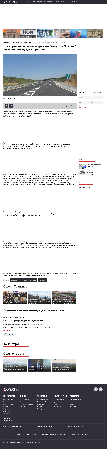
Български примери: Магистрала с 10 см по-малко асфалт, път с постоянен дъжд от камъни (63, 302)
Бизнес (39, 2)
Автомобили (40, 404)
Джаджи (39, 406)
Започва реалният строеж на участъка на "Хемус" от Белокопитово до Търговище (14, 368)
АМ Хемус (24, 280)
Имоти (56, 404)
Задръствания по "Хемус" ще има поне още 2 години (63, 368)
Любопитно (72, 2)
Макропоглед (30, 2)
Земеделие (6, 418)
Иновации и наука (42, 409)
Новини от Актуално (12, 426)
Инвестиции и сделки (26, 404)
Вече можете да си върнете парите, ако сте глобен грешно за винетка (39, 301)
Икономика (6, 402)
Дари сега (6, 330)
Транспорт (42, 280)
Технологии (48, 2)
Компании (23, 402)
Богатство (73, 406)
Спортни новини (75, 426)
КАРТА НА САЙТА (74, 434)
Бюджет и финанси (9, 404)
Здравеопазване (8, 421)
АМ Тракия (33, 280)
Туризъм (6, 416)
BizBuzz (72, 404)
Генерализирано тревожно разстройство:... (92, 172)
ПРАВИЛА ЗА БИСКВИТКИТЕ (49, 434)
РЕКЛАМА (63, 434)
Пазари (22, 406)
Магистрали (14, 280)
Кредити (56, 402)
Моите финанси (60, 2)
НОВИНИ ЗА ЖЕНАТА (44, 426)
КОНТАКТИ (85, 434)
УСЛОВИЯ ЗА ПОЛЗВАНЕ (30, 434)
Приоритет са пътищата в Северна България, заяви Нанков (38, 368)
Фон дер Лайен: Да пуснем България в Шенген (13, 302)
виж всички (82, 177)
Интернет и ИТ (41, 402)
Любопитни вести (75, 399)
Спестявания (57, 406)
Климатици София (84, 187)
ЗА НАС (18, 434)
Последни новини (8, 399)
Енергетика (6, 406)
